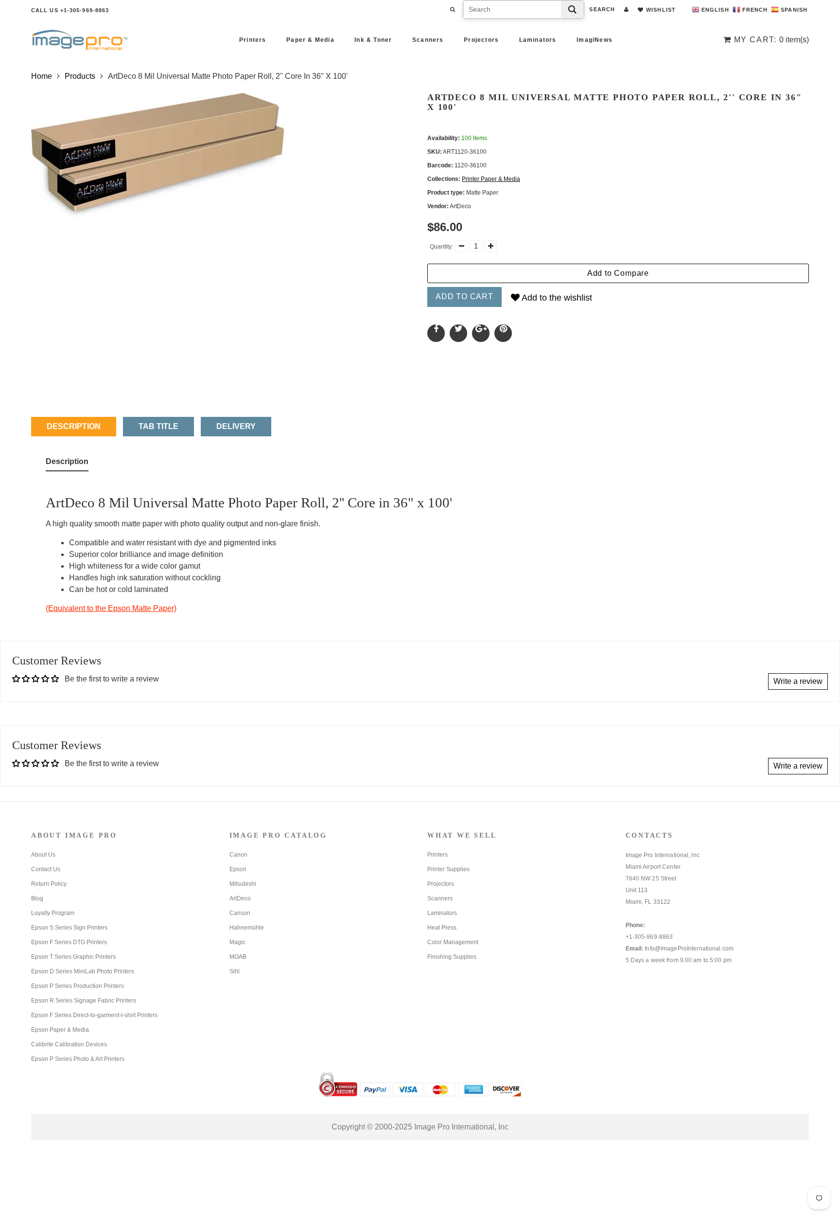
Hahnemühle (246, 927)
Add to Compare (618, 273)
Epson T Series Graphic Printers (73, 956)
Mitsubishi (242, 883)
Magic (237, 942)
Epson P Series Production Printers (77, 986)
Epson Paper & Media (60, 1029)
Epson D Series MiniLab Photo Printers (82, 971)
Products (80, 76)
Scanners (428, 39)
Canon (238, 854)
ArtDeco (240, 898)
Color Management (452, 942)
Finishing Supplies (451, 956)
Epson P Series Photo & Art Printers (77, 1059)
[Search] (572, 9)
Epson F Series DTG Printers (69, 942)
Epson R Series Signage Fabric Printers (83, 1000)
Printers (252, 39)
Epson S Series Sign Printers (69, 927)
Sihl (234, 971)
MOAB (237, 956)
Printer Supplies (448, 869)
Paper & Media (310, 39)
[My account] (626, 9)
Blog (37, 898)
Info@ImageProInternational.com (689, 948)
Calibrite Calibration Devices (69, 1044)
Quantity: (441, 246)
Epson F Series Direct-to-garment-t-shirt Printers (94, 1015)
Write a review (797, 681)
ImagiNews (594, 39)
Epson (237, 869)
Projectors (481, 39)
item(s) (771, 40)
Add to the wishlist (556, 298)
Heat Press (441, 927)
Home (41, 76)
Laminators (538, 39)
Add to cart (464, 296)
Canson (239, 913)
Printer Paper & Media (491, 179)
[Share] (436, 333)
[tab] (67, 463)
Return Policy (49, 883)
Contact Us (45, 869)
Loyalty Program (52, 913)
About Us (43, 854)
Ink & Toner (373, 39)
